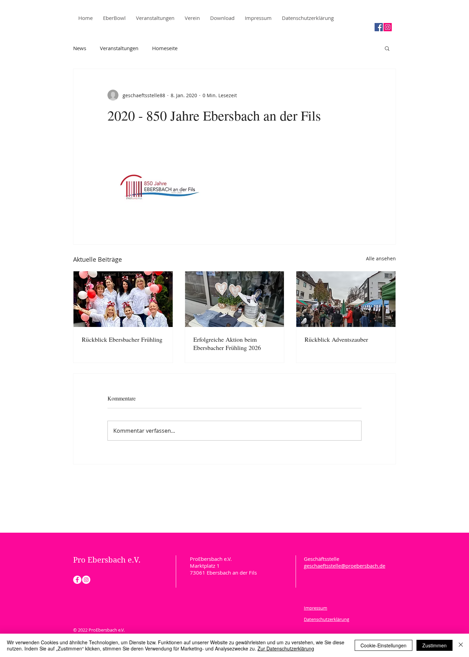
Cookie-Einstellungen (384, 645)
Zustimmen (434, 645)
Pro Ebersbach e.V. (107, 559)
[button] (387, 48)
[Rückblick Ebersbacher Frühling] (123, 299)
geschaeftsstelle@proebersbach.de (344, 565)
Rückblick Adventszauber (336, 339)
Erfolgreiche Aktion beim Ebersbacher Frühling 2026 (227, 343)
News (79, 48)
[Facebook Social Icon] (379, 27)
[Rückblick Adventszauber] (346, 299)
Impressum (315, 608)
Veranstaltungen (119, 48)
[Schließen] (461, 645)
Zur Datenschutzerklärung (286, 648)
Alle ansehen (381, 258)
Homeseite (165, 48)
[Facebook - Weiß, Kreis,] (77, 580)
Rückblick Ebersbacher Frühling (122, 339)
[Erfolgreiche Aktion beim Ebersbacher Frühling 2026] (234, 299)
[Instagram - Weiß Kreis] (86, 580)
